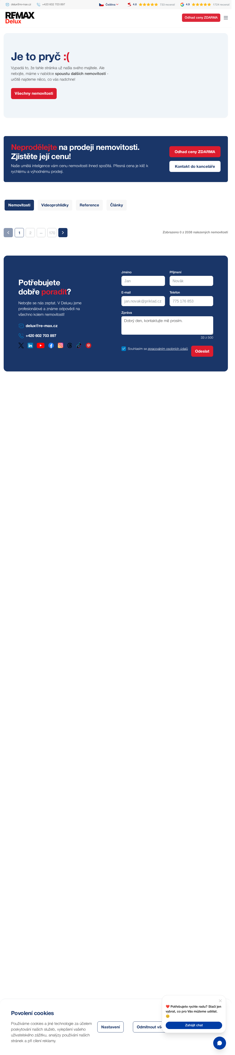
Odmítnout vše (150, 1027)
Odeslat (202, 351)
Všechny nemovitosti (34, 93)
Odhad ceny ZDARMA (201, 17)
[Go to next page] (62, 232)
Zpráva (126, 312)
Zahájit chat (194, 1025)
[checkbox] (123, 348)
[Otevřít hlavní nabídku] (225, 17)
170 (52, 233)
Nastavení (110, 1027)
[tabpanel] (116, 229)
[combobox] (109, 4)
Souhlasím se (137, 349)
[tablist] (66, 205)
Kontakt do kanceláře (195, 166)
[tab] (19, 205)
